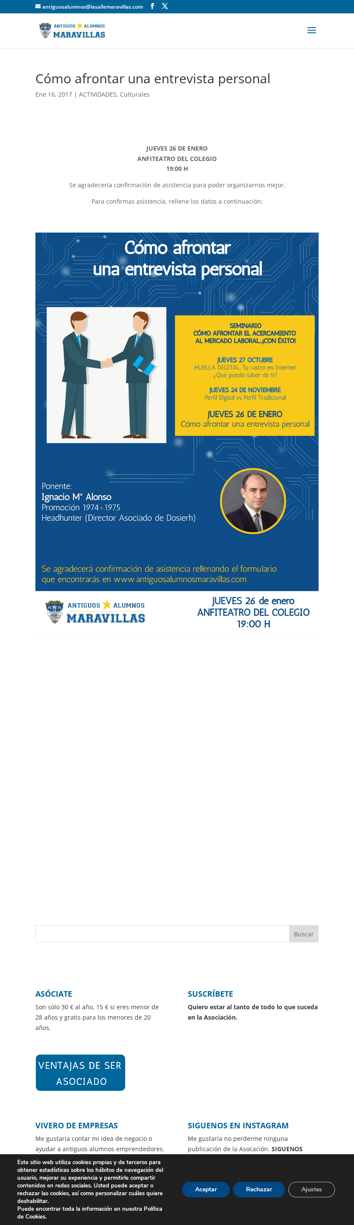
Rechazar (259, 1189)
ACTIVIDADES (98, 94)
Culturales (135, 94)
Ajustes (311, 1189)
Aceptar (206, 1189)
